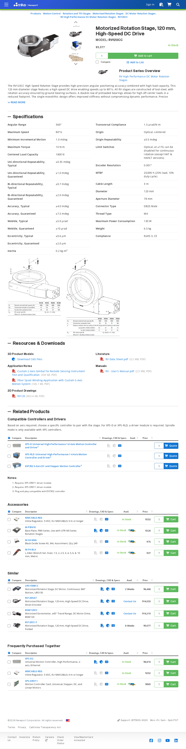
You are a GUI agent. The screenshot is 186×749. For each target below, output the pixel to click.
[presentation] (93, 374)
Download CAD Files (29, 359)
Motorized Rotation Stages (108, 13)
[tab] (93, 96)
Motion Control (52, 13)
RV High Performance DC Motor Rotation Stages (88, 17)
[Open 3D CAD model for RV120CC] (75, 46)
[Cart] (169, 4)
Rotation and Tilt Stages (76, 13)
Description (31, 438)
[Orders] (161, 4)
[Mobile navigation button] (6, 4)
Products (36, 13)
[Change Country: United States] (68, 720)
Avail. (133, 438)
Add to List (137, 62)
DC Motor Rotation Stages (140, 13)
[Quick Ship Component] (131, 530)
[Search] (177, 4)
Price (145, 438)
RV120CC (123, 17)
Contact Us (130, 601)
